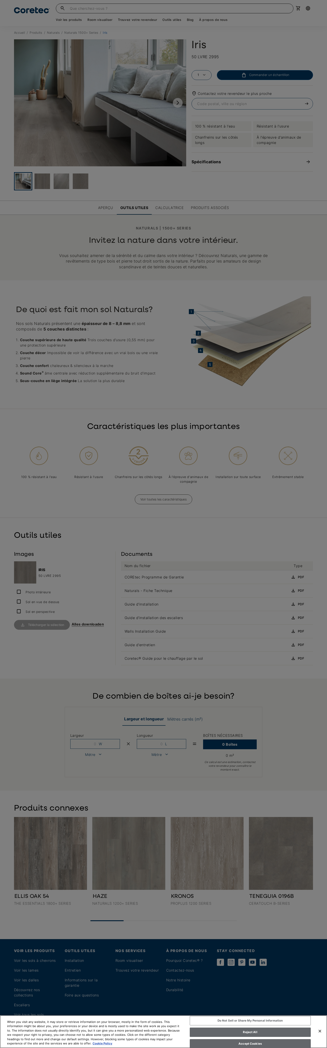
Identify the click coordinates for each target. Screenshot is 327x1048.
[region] (163, 1031)
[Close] (320, 1031)
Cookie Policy (102, 1043)
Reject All (250, 1032)
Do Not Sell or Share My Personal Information (250, 1020)
